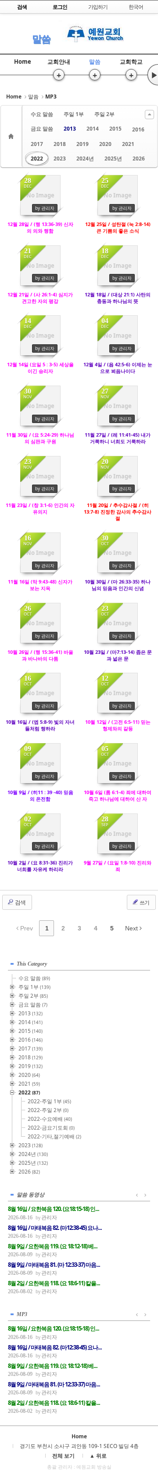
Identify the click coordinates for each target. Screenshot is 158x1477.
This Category (32, 964)
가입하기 (98, 7)
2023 (60, 158)
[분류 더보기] (149, 114)
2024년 (85, 158)
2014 (92, 128)
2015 (115, 128)
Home (22, 62)
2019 (82, 144)
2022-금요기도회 (51, 1127)
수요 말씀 (42, 114)
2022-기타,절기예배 (54, 1136)
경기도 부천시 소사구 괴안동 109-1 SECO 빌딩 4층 (79, 1446)
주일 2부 (104, 114)
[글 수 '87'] (12, 136)
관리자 (49, 1217)
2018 (60, 144)
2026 (139, 158)
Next (132, 928)
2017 (37, 144)
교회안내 (58, 62)
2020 (105, 144)
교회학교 (131, 62)
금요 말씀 (42, 128)
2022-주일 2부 (48, 1110)
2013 (70, 128)
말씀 (41, 38)
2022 (37, 158)
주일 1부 (74, 114)
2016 (138, 129)
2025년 (113, 158)
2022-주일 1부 (49, 1101)
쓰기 (144, 902)
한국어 (136, 7)
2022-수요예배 (50, 1119)
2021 (128, 144)
